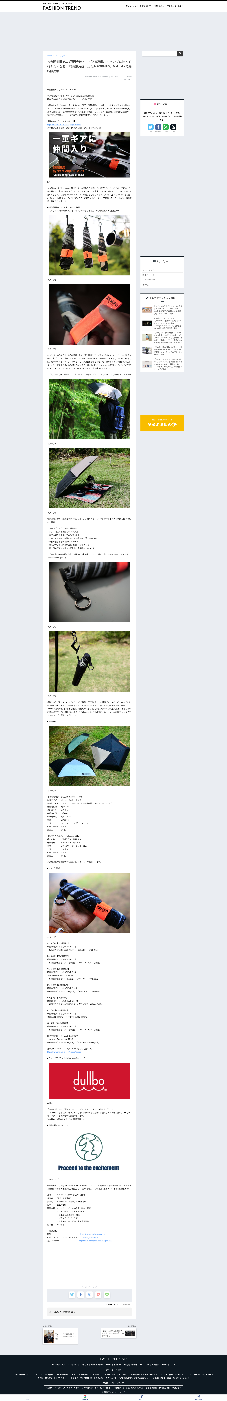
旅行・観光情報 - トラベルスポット (54, 1378)
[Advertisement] (113, 30)
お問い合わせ (159, 6)
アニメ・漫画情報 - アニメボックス (87, 1375)
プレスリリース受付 (175, 6)
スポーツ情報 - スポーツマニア (174, 1375)
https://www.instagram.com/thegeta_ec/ (95, 1241)
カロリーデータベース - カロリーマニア (63, 1388)
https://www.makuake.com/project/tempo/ (64, 125)
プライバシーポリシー (94, 1365)
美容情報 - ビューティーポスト (145, 1375)
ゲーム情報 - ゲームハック (117, 1375)
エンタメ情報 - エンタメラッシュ (55, 1375)
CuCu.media (150, 280)
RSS (173, 131)
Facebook (158, 131)
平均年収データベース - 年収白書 (97, 1388)
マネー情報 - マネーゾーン (202, 1375)
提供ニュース (148, 275)
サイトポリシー (114, 1365)
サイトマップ (169, 1365)
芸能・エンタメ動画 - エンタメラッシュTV (172, 1378)
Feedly (166, 131)
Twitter (151, 131)
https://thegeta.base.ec (89, 1237)
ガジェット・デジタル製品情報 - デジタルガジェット (129, 1378)
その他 (145, 284)
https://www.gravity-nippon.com (93, 1234)
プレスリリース (125, 1305)
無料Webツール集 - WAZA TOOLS (129, 1388)
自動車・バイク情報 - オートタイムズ (88, 1378)
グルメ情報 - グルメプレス (26, 1375)
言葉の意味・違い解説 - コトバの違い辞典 (164, 1388)
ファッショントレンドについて (138, 6)
